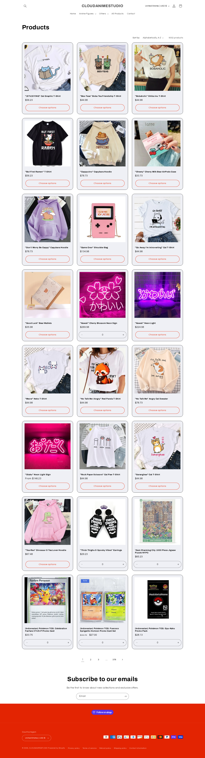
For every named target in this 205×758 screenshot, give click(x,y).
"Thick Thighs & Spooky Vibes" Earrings (101, 550)
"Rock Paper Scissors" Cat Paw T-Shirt (100, 474)
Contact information (137, 748)
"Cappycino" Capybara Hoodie (96, 172)
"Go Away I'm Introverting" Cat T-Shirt (154, 247)
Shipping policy (120, 748)
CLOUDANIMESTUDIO (38, 748)
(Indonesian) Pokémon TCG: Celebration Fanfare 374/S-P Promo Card (46, 629)
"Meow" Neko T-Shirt (36, 399)
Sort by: (136, 38)
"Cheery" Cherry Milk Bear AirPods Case (155, 172)
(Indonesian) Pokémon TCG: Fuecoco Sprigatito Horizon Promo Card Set (99, 629)
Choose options (47, 107)
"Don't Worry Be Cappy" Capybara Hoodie (46, 247)
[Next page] (122, 659)
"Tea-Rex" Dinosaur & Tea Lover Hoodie (45, 550)
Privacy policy (74, 748)
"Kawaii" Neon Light (145, 323)
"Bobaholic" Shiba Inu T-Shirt (150, 96)
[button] (25, 6)
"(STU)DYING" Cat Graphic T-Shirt (43, 96)
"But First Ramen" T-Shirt (38, 172)
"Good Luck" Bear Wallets (38, 323)
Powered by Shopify (56, 748)
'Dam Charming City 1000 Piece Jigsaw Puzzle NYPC (155, 551)
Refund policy (105, 748)
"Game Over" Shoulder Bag (94, 247)
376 (114, 660)
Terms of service (90, 748)
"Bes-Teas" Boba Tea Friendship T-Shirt (100, 96)
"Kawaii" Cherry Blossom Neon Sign (98, 323)
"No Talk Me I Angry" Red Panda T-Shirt (100, 399)
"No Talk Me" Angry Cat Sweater (151, 399)
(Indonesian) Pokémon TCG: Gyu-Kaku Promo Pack (155, 629)
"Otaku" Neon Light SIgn (38, 474)
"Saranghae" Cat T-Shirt (147, 474)
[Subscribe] (125, 696)
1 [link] (82, 659)
